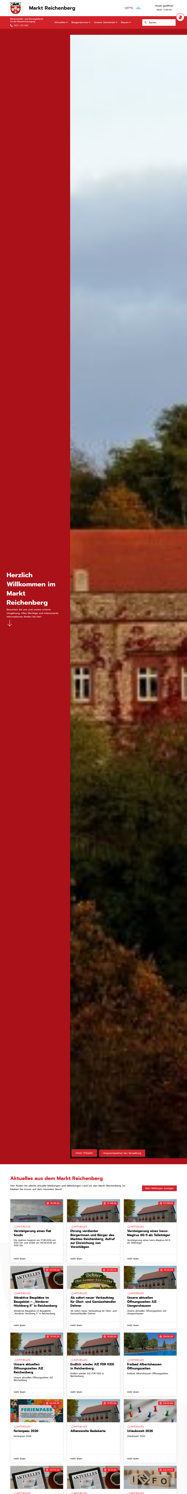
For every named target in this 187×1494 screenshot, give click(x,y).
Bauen (124, 22)
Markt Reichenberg (52, 8)
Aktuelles (59, 22)
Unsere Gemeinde (104, 22)
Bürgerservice (79, 22)
